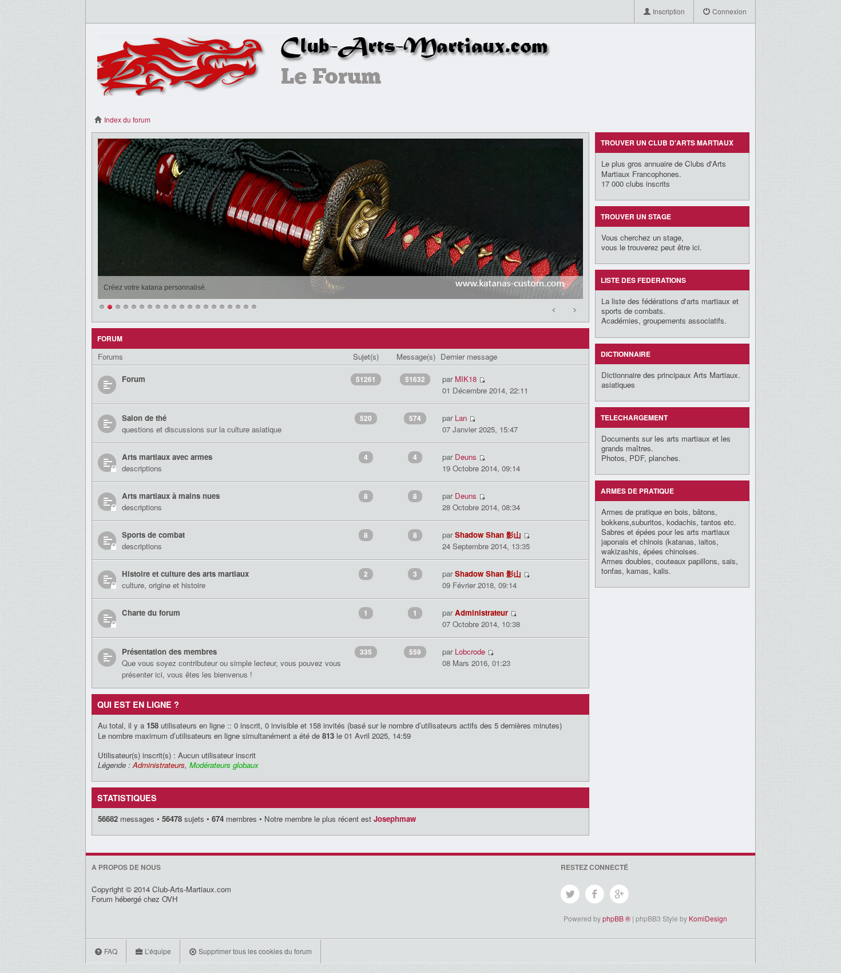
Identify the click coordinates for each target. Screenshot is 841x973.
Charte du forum (151, 612)
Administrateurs (159, 764)
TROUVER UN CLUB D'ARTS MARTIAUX (667, 142)
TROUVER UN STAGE (636, 216)
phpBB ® (616, 918)
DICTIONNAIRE (625, 354)
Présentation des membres (169, 651)
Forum (133, 378)
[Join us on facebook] (595, 894)
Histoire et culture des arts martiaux (185, 573)
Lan (461, 417)
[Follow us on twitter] (571, 894)
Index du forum (126, 119)
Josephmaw (395, 818)
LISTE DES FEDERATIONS (643, 280)
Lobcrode (470, 651)
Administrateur (481, 612)
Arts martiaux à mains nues (171, 495)
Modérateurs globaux (224, 764)
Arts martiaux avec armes (167, 456)
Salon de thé (144, 417)
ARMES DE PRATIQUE (637, 491)
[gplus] (620, 894)
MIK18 (466, 378)
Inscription (668, 11)
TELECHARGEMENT (634, 417)
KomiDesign (708, 918)
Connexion (729, 11)
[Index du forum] (326, 63)
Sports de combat (153, 534)
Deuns (466, 456)
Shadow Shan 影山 (488, 534)
